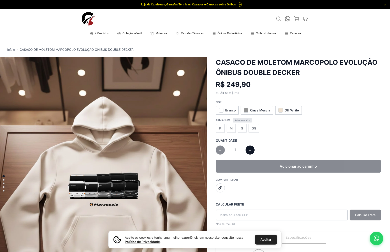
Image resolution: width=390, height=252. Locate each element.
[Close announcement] (385, 4)
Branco (230, 110)
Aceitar (266, 239)
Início (11, 49)
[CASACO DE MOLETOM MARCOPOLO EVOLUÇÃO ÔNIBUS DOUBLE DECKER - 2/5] (4, 180)
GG (254, 128)
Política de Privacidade (142, 242)
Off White (292, 110)
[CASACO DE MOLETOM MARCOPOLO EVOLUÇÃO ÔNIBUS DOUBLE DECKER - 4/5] (4, 187)
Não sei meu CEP (226, 224)
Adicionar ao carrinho (298, 166)
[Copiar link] (220, 187)
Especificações (298, 237)
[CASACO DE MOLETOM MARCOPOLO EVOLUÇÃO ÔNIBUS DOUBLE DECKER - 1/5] (3, 176)
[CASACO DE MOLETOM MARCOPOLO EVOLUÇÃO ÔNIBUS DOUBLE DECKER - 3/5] (4, 183)
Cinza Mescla (260, 110)
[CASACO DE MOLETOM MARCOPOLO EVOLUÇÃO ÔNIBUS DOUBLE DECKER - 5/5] (4, 191)
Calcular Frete (230, 204)
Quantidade (226, 140)
